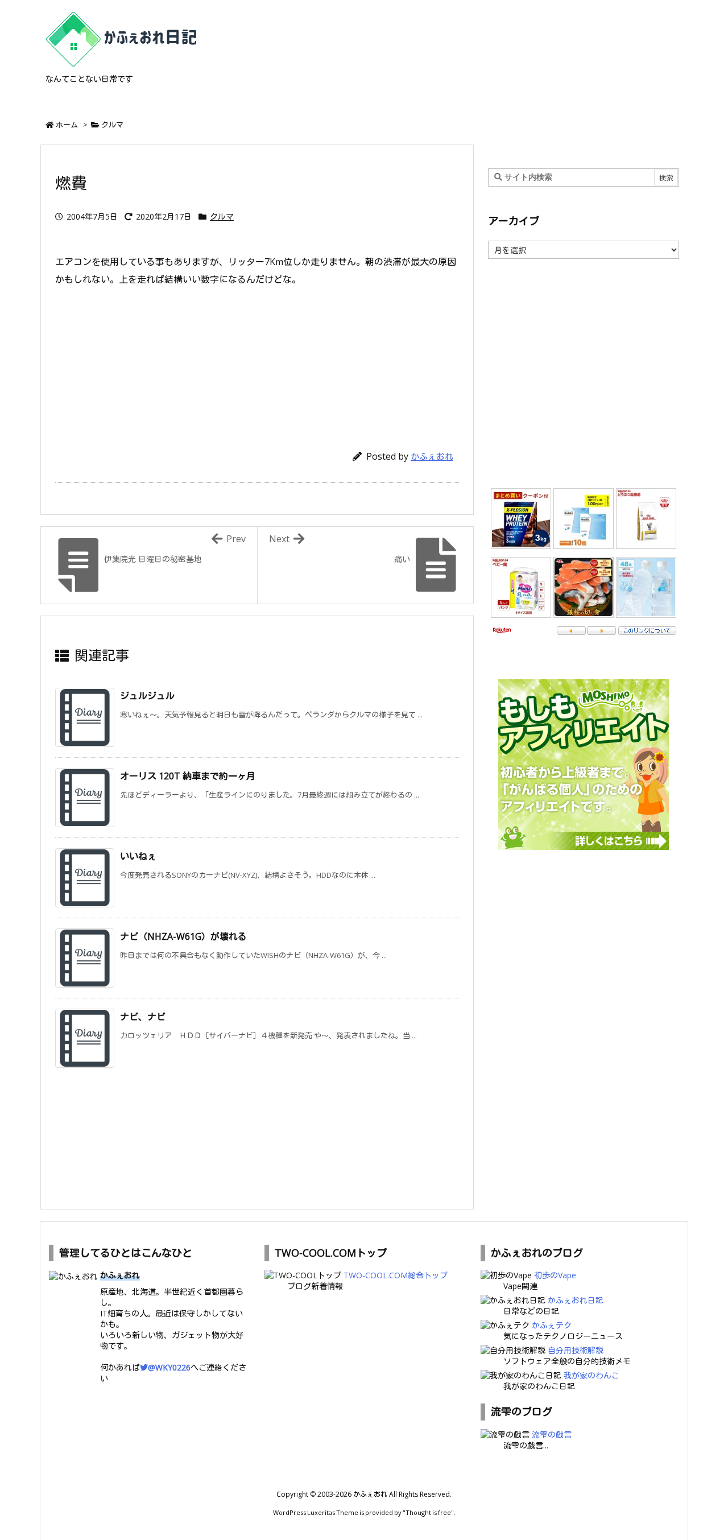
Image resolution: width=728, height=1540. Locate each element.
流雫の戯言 (552, 1434)
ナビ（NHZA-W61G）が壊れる (183, 936)
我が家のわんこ (591, 1375)
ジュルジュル (147, 696)
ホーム (67, 124)
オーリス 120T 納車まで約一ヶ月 (187, 776)
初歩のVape (555, 1275)
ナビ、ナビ (143, 1016)
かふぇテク (552, 1325)
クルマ (112, 124)
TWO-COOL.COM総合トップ (396, 1275)
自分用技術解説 (575, 1350)
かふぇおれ (432, 456)
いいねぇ (138, 856)
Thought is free (428, 1512)
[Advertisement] (257, 362)
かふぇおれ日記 (575, 1300)
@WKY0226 (169, 1367)
